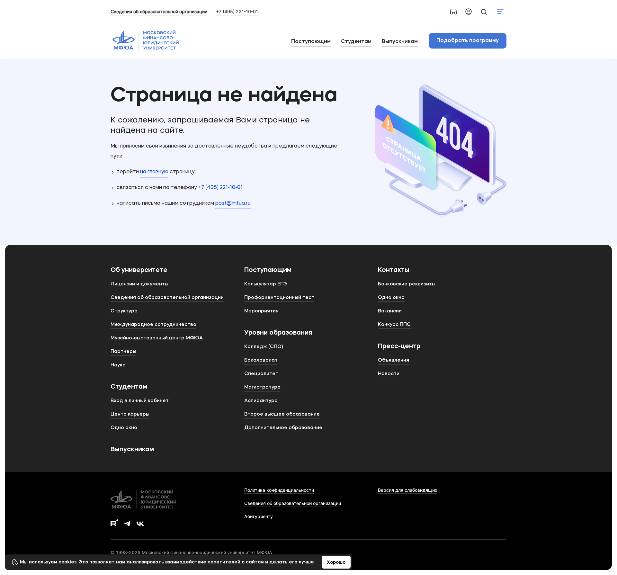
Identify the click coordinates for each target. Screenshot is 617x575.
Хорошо (336, 562)
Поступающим (311, 41)
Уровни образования (278, 333)
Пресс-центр (399, 346)
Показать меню (500, 11)
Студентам (356, 41)
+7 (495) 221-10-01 (237, 11)
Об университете (139, 270)
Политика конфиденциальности (279, 490)
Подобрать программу (467, 40)
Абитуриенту (258, 516)
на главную (154, 172)
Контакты (393, 270)
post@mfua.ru (233, 203)
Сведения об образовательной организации (292, 503)
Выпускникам (400, 41)
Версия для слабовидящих (407, 490)
